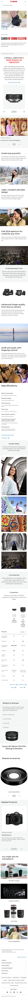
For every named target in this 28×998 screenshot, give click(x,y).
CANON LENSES (4, 34)
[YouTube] (20, 992)
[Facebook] (7, 992)
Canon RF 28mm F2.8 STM (7, 53)
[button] (4, 111)
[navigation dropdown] (25, 2)
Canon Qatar (13, 989)
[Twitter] (17, 992)
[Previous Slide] (19, 632)
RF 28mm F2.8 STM (14, 620)
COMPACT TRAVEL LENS (6, 137)
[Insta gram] (10, 992)
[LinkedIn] (14, 992)
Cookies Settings (14, 985)
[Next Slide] (25, 632)
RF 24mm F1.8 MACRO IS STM (23, 623)
